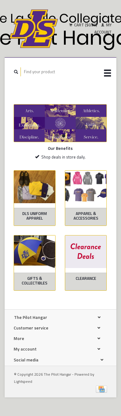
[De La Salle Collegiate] (60, 123)
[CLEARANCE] (85, 251)
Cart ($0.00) (85, 25)
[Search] (16, 71)
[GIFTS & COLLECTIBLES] (34, 251)
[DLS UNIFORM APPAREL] (34, 187)
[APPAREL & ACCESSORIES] (85, 187)
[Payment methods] (101, 388)
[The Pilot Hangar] (33, 28)
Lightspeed (23, 381)
